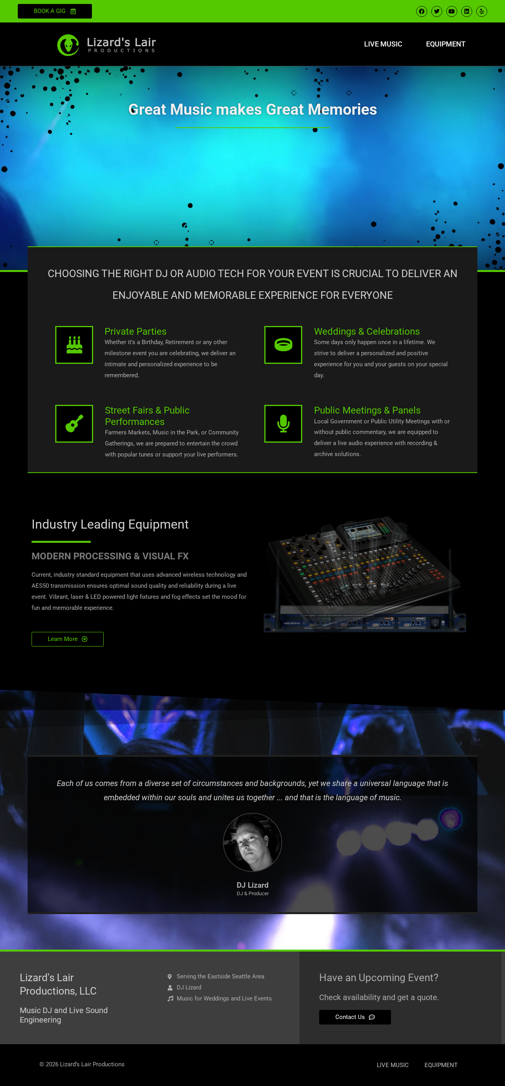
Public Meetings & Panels (367, 410)
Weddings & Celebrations (367, 331)
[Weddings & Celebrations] (283, 345)
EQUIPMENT (446, 44)
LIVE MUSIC (383, 44)
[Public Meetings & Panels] (283, 424)
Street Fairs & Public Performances (147, 416)
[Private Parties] (74, 345)
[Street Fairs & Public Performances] (74, 424)
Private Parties (135, 331)
